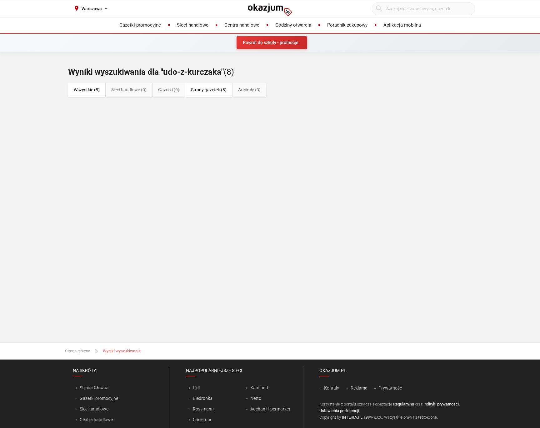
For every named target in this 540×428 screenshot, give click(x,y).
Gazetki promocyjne (99, 398)
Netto (255, 398)
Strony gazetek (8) (209, 89)
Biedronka (202, 398)
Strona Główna (94, 387)
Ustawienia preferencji (339, 410)
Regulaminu (403, 404)
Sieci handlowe (94, 408)
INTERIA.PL (352, 417)
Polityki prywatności (441, 404)
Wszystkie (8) (87, 89)
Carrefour (202, 419)
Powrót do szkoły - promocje (270, 42)
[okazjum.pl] (270, 9)
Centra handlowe (96, 419)
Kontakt (332, 387)
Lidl (196, 387)
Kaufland (259, 387)
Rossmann (203, 408)
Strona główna (77, 351)
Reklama (359, 387)
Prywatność (390, 387)
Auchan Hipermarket (270, 408)
